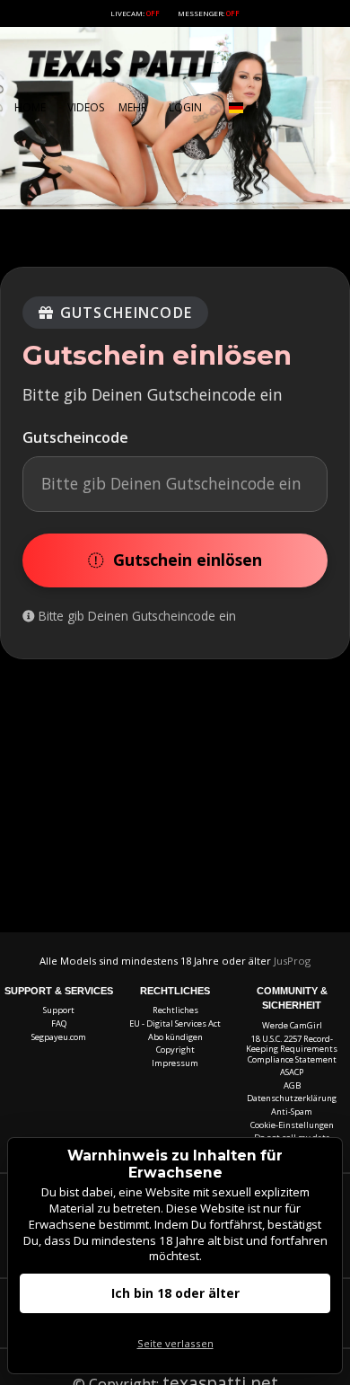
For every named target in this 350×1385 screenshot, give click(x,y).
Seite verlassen (175, 1343)
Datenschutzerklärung (292, 1098)
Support (58, 1010)
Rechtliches (175, 1010)
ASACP (291, 1072)
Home (30, 107)
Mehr (132, 107)
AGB (292, 1085)
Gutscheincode (75, 437)
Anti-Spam (291, 1111)
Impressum (175, 1063)
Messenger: (209, 13)
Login (185, 107)
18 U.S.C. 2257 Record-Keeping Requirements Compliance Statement (291, 1049)
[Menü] (323, 108)
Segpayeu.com (58, 1037)
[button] (236, 108)
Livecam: (135, 13)
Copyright (175, 1049)
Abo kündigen (175, 1037)
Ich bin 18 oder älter (175, 1292)
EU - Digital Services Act (175, 1023)
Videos (85, 107)
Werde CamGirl (292, 1025)
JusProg (292, 960)
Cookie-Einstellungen (292, 1125)
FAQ (58, 1023)
